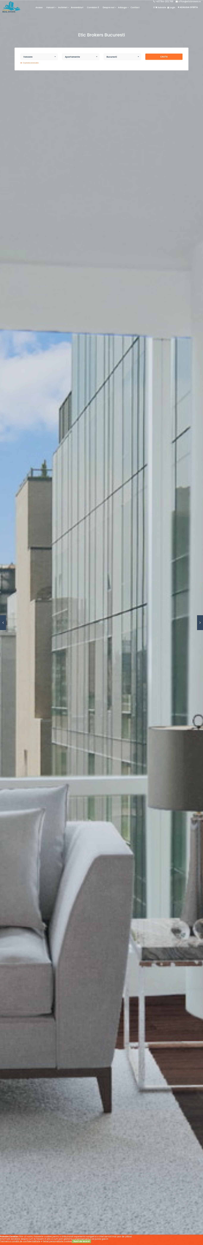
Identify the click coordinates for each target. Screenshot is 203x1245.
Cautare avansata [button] (30, 63)
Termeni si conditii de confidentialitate (20, 1241)
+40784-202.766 (164, 1)
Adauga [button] (122, 7)
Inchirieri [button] (62, 7)
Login (172, 7)
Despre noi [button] (108, 7)
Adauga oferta (188, 7)
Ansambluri (77, 7)
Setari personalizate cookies (57, 1241)
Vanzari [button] (50, 7)
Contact (135, 7)
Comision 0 (93, 7)
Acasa (39, 7)
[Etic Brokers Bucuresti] (11, 6)
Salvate (159, 7)
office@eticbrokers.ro (189, 1)
